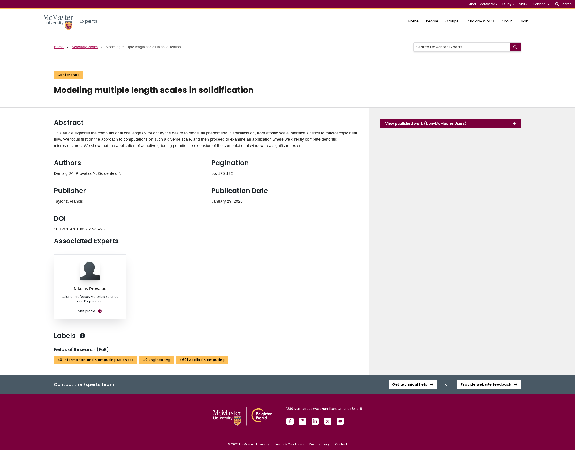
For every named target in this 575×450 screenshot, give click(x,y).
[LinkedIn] (315, 421)
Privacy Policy (319, 444)
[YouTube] (340, 421)
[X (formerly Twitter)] (327, 421)
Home (413, 21)
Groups (451, 21)
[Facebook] (290, 421)
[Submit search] (515, 47)
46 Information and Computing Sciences (96, 360)
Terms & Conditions (289, 444)
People (432, 21)
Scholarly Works (480, 21)
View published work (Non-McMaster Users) (426, 123)
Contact (341, 444)
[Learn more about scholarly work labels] (82, 335)
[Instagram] (302, 421)
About (506, 21)
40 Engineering (157, 360)
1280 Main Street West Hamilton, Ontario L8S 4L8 (324, 408)
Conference (69, 74)
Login (523, 21)
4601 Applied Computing (202, 360)
